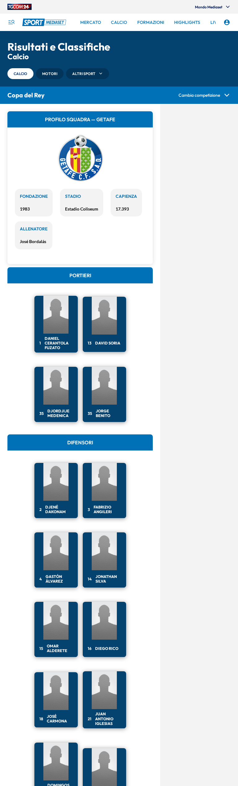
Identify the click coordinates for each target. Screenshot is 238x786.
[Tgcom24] (19, 7)
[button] (20, 73)
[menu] (11, 22)
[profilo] (227, 22)
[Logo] (45, 22)
